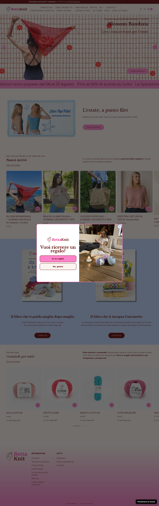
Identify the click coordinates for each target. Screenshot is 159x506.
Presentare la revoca (146, 501)
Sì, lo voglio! (58, 259)
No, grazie (58, 266)
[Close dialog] (120, 227)
